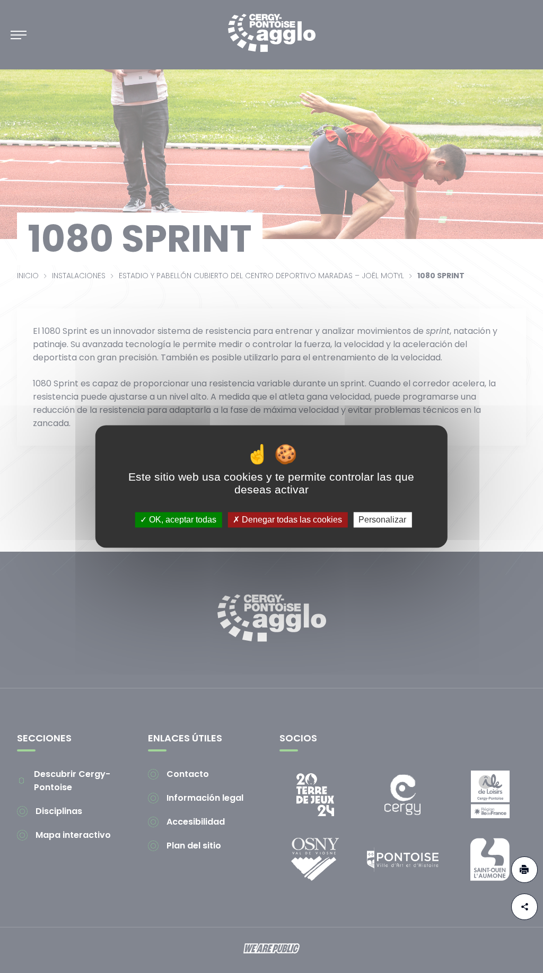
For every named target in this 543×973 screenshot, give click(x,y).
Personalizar (382, 519)
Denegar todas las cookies (291, 519)
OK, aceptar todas (181, 519)
